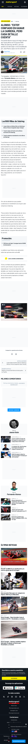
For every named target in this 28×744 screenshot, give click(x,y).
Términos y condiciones (9, 736)
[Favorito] (20, 52)
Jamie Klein (7, 51)
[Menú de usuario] (24, 2)
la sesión (6, 76)
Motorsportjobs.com (14, 708)
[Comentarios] (24, 52)
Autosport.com (14, 710)
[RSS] (24, 696)
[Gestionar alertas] (16, 354)
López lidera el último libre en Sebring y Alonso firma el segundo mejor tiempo (14, 126)
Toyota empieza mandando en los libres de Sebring (14, 136)
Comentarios (14, 720)
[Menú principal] (3, 2)
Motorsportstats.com (14, 713)
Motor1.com (14, 705)
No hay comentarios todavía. (14, 383)
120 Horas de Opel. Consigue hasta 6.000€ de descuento (14, 244)
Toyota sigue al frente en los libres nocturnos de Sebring (12, 131)
